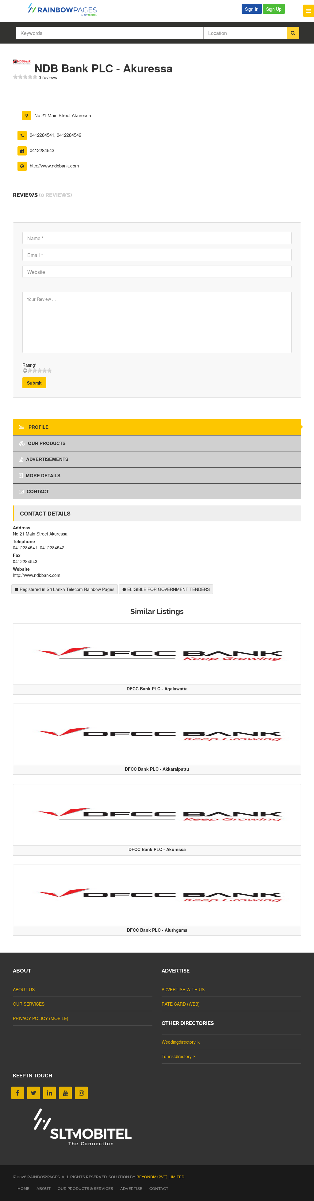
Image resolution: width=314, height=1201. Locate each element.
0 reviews (48, 77)
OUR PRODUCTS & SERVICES (85, 1188)
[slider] (25, 76)
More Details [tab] (43, 475)
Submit (34, 383)
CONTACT (158, 1188)
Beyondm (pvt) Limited (160, 1177)
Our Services (28, 1004)
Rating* (29, 365)
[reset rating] (24, 370)
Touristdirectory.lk (179, 1056)
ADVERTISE (131, 1188)
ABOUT (43, 1188)
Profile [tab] (37, 427)
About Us (24, 989)
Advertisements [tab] (47, 459)
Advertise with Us (183, 989)
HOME (23, 1188)
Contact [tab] (38, 491)
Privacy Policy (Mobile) (40, 1018)
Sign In (251, 9)
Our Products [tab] (47, 443)
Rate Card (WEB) (181, 1004)
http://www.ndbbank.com (54, 165)
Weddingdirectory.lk (181, 1042)
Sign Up (273, 9)
